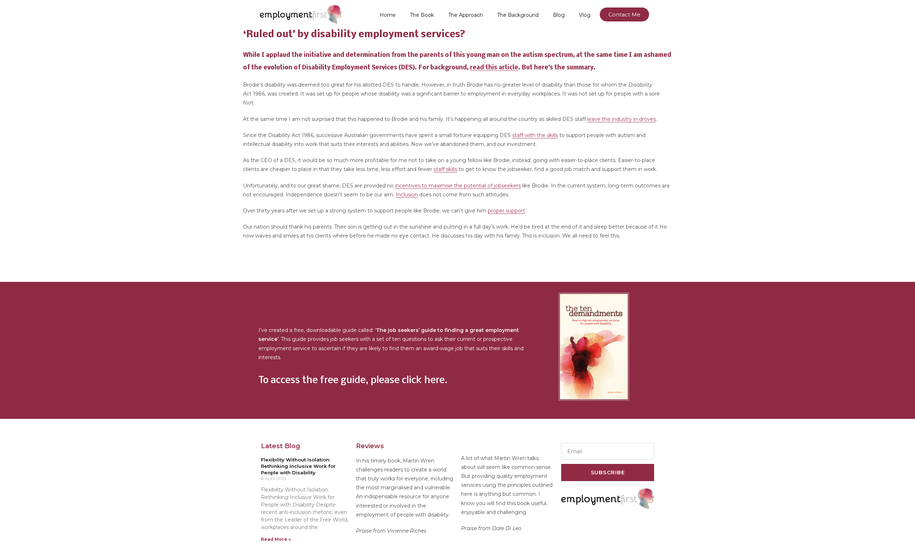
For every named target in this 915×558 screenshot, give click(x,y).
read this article (494, 67)
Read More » (276, 539)
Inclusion (407, 194)
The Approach (465, 15)
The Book (422, 15)
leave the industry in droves (621, 119)
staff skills (445, 169)
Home (388, 15)
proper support (506, 210)
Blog (559, 15)
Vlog (584, 15)
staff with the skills (535, 135)
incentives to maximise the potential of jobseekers (458, 185)
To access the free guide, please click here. (352, 381)
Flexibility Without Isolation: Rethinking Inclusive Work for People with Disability (298, 466)
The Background (518, 15)
